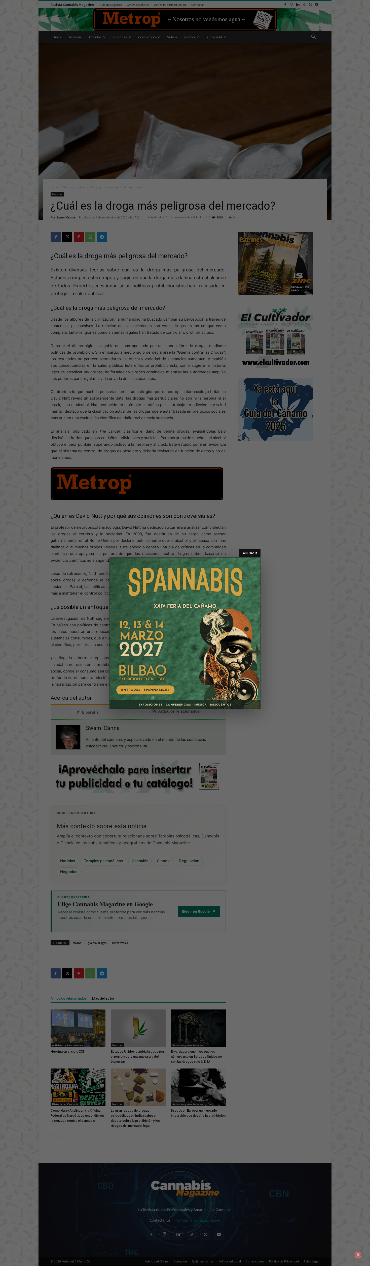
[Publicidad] (185, 633)
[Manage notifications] (358, 1255)
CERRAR (250, 553)
